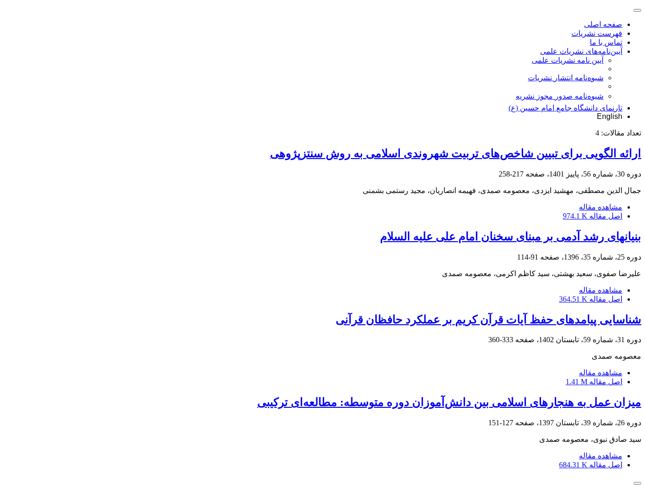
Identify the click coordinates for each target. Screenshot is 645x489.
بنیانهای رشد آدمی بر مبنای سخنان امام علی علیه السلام (510, 236)
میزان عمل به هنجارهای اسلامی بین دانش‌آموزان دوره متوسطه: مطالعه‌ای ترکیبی (449, 402)
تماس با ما (606, 42)
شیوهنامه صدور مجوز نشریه (559, 96)
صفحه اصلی (603, 24)
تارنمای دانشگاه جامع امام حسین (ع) (565, 108)
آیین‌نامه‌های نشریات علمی (581, 51)
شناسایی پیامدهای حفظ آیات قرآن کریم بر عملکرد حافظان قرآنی (488, 319)
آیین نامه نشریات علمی (567, 60)
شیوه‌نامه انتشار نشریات (565, 78)
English (609, 116)
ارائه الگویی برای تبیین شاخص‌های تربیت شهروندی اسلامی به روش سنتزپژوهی (455, 153)
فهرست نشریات (596, 33)
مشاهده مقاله (600, 207)
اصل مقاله (592, 216)
